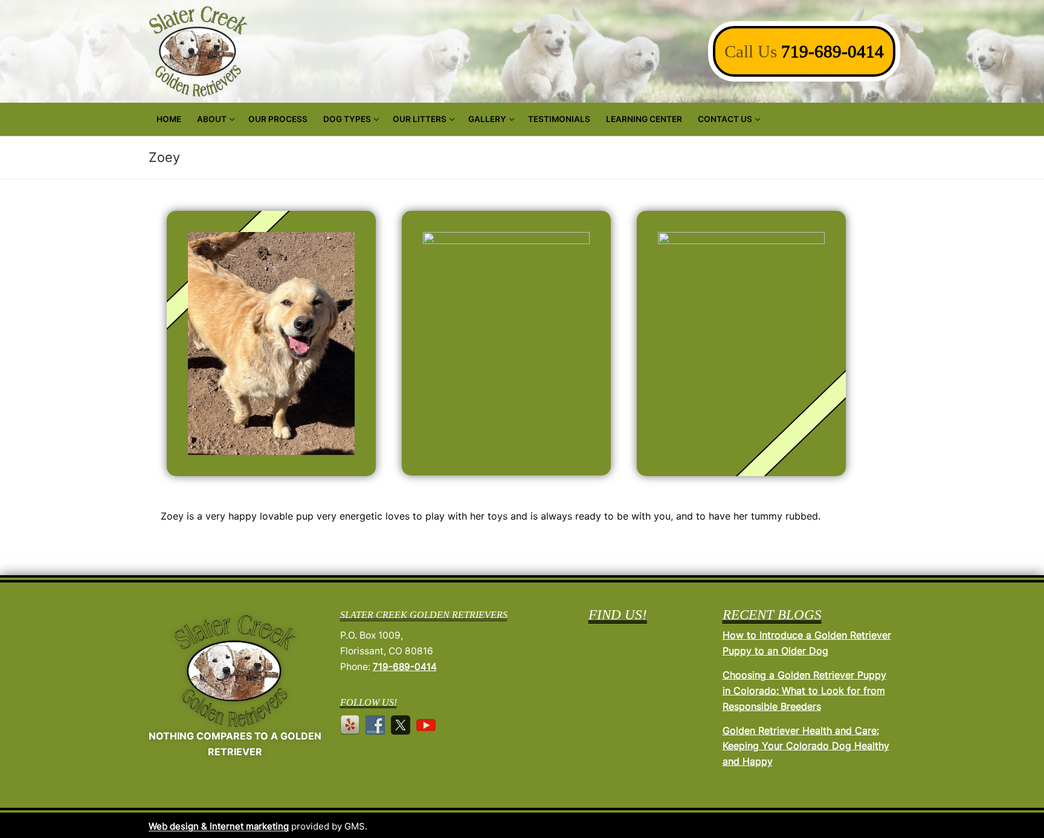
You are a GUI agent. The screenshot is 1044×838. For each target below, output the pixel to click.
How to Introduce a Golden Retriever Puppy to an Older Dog (807, 643)
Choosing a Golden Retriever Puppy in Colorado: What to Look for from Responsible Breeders (804, 690)
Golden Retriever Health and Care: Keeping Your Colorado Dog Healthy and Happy (806, 746)
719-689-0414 (832, 51)
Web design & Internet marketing (219, 826)
